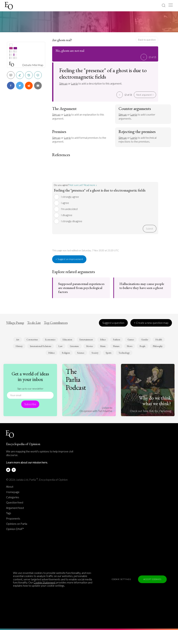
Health (158, 339)
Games (130, 339)
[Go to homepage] (9, 6)
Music (103, 346)
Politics (51, 352)
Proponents (13, 518)
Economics (50, 339)
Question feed (14, 502)
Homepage (12, 492)
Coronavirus (32, 339)
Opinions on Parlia (16, 523)
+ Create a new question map (151, 322)
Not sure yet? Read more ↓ (83, 185)
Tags (8, 513)
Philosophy (158, 346)
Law (60, 346)
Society (95, 352)
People (142, 346)
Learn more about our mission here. (27, 462)
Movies (89, 346)
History (19, 346)
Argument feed (15, 507)
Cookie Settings (121, 579)
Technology (124, 352)
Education (67, 339)
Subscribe (30, 404)
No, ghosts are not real (70, 51)
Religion (66, 352)
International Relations (40, 346)
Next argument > (145, 94)
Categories (12, 497)
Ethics (103, 339)
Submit (149, 228)
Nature (116, 346)
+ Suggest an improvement (69, 259)
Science (80, 352)
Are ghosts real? (62, 40)
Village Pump (15, 323)
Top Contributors (56, 323)
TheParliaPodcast (76, 379)
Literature (74, 346)
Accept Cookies (152, 579)
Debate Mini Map (32, 65)
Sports (108, 352)
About (9, 486)
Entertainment (86, 339)
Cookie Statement (44, 582)
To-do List (34, 323)
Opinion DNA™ (15, 528)
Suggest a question (113, 322)
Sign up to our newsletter (30, 388)
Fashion (116, 339)
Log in (74, 83)
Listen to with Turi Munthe (96, 409)
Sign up (63, 83)
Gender (144, 339)
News (129, 346)
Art (17, 339)
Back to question (147, 39)
